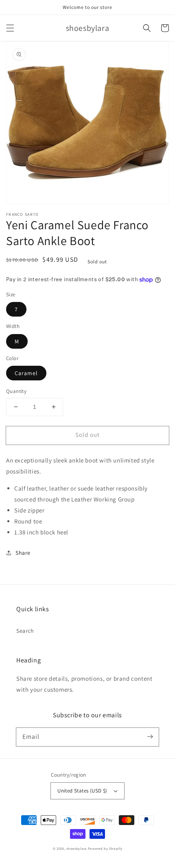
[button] (10, 28)
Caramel (26, 373)
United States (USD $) (82, 790)
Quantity (16, 391)
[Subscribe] (150, 737)
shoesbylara (76, 848)
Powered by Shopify (105, 848)
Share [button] (23, 552)
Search (25, 630)
